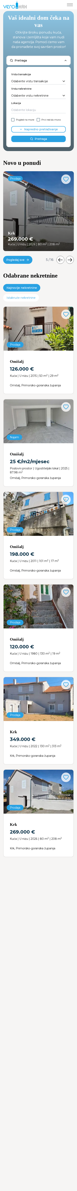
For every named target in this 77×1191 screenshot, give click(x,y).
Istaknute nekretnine (21, 298)
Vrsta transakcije (21, 74)
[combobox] (38, 81)
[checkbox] (12, 119)
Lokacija (16, 103)
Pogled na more (25, 119)
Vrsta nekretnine (21, 88)
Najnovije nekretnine (22, 288)
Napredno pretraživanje (41, 129)
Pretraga (41, 139)
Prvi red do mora (51, 119)
